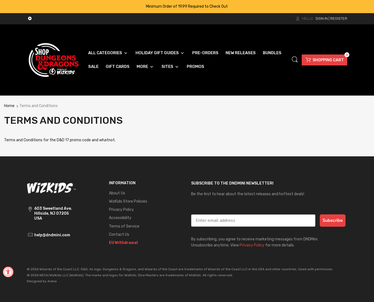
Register (338, 18)
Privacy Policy (252, 245)
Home (9, 105)
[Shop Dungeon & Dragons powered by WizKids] (53, 59)
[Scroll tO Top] (364, 293)
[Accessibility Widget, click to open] (8, 271)
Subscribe (333, 220)
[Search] (294, 59)
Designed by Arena (42, 281)
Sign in (321, 18)
